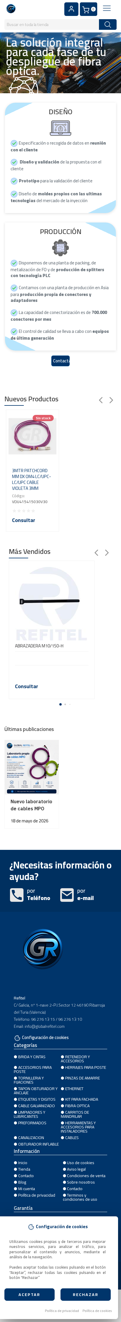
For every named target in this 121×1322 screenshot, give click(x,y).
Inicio (22, 1163)
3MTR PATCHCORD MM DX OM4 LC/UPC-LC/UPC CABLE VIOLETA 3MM (31, 479)
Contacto (26, 1176)
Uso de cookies (80, 1163)
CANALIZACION (31, 1138)
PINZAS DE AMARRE (82, 1078)
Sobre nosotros (81, 1182)
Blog (22, 1182)
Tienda (24, 1169)
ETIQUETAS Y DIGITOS (37, 1099)
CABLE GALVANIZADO (36, 1106)
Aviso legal (76, 1169)
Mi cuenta (26, 1189)
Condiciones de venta (86, 1176)
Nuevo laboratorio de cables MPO (31, 805)
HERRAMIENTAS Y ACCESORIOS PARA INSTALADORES (78, 1127)
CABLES (72, 1138)
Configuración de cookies (45, 1038)
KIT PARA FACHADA (81, 1099)
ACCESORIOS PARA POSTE (33, 1069)
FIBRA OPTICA (77, 1106)
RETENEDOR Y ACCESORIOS (75, 1059)
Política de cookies (97, 1310)
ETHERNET (74, 1089)
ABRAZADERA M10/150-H (39, 646)
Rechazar (85, 1294)
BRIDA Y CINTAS (32, 1057)
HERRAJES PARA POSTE (85, 1067)
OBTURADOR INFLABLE (38, 1144)
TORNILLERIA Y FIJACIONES (29, 1080)
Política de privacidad (62, 1310)
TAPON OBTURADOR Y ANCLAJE (36, 1091)
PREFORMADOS (32, 1123)
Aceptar (29, 1294)
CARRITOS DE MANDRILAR (75, 1114)
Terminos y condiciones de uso (80, 1197)
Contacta (61, 360)
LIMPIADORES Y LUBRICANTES (29, 1114)
